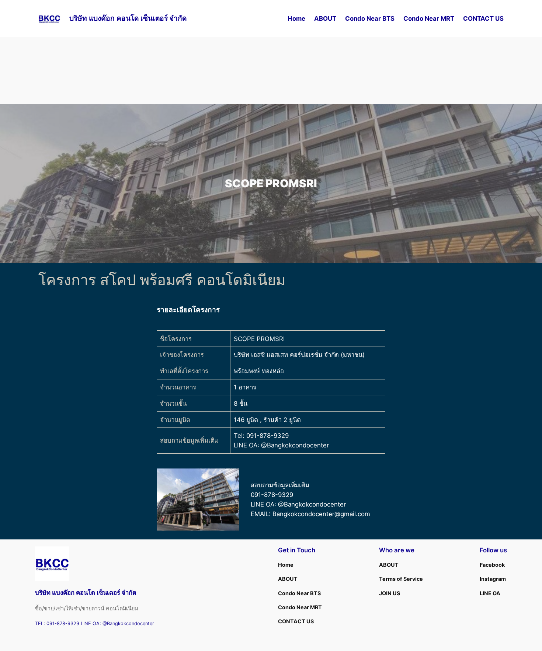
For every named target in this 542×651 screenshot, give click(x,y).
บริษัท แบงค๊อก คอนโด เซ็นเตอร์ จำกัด (128, 18)
